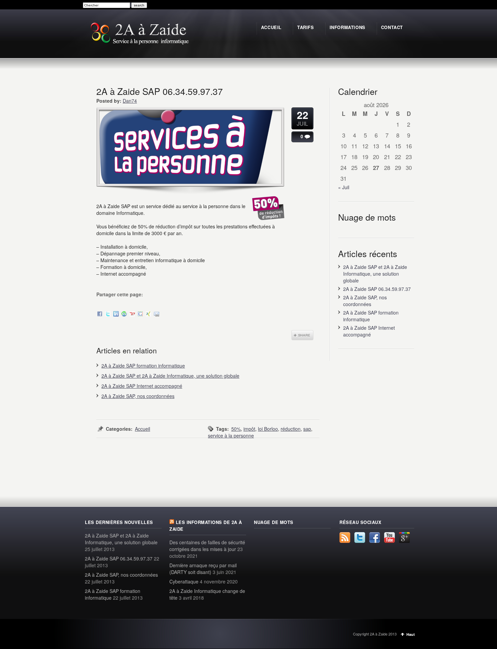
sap (307, 428)
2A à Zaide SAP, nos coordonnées (137, 396)
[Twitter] (108, 314)
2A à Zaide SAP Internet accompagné (141, 385)
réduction (291, 428)
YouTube (389, 537)
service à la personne (231, 435)
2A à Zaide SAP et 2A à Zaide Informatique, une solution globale (170, 375)
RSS (344, 537)
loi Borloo (268, 428)
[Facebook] (99, 314)
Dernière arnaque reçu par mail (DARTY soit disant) (203, 568)
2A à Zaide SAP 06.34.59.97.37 (377, 288)
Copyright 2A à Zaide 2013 (375, 633)
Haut (410, 634)
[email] (156, 314)
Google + (404, 537)
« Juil (343, 187)
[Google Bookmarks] (140, 314)
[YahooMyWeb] (132, 314)
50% (236, 428)
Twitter (359, 537)
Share (302, 335)
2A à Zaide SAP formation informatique (143, 365)
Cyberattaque (183, 581)
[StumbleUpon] (124, 314)
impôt (249, 428)
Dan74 (130, 100)
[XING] (148, 314)
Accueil (142, 428)
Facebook (374, 537)
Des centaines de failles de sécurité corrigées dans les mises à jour (207, 545)
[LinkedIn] (116, 314)
